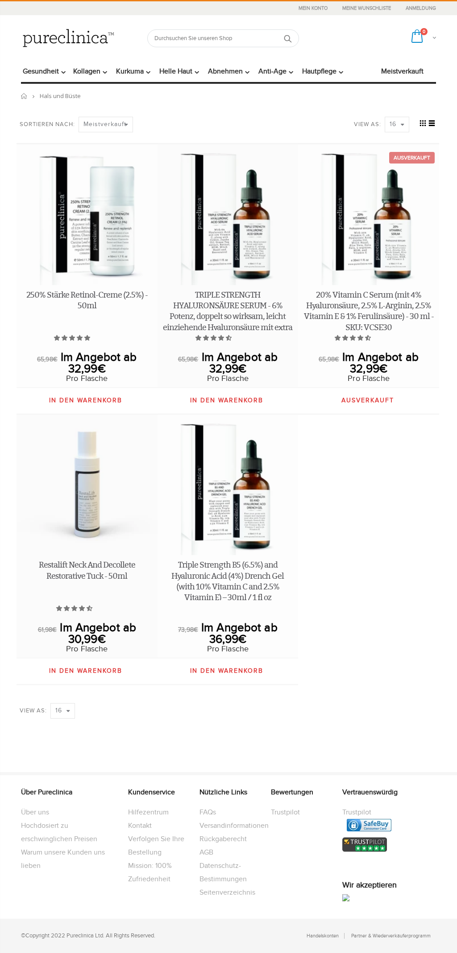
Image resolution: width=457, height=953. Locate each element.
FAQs (207, 812)
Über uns (35, 812)
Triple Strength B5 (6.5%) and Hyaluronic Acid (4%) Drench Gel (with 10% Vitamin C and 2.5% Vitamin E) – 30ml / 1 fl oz (227, 581)
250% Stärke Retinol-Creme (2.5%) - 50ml (87, 300)
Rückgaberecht (223, 838)
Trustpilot (285, 812)
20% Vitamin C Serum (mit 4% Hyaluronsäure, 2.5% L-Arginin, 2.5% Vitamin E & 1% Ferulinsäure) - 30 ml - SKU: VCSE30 (369, 311)
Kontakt (140, 825)
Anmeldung (421, 8)
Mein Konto (314, 8)
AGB (206, 852)
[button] (72, 338)
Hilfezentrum (148, 812)
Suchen (288, 38)
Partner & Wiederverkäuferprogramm (391, 936)
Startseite (24, 96)
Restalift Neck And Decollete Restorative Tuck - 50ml (87, 570)
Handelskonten (323, 936)
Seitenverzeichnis (227, 892)
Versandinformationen (234, 825)
